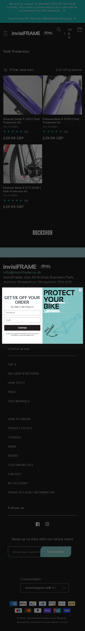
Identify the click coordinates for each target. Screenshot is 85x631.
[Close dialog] (80, 290)
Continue (22, 328)
